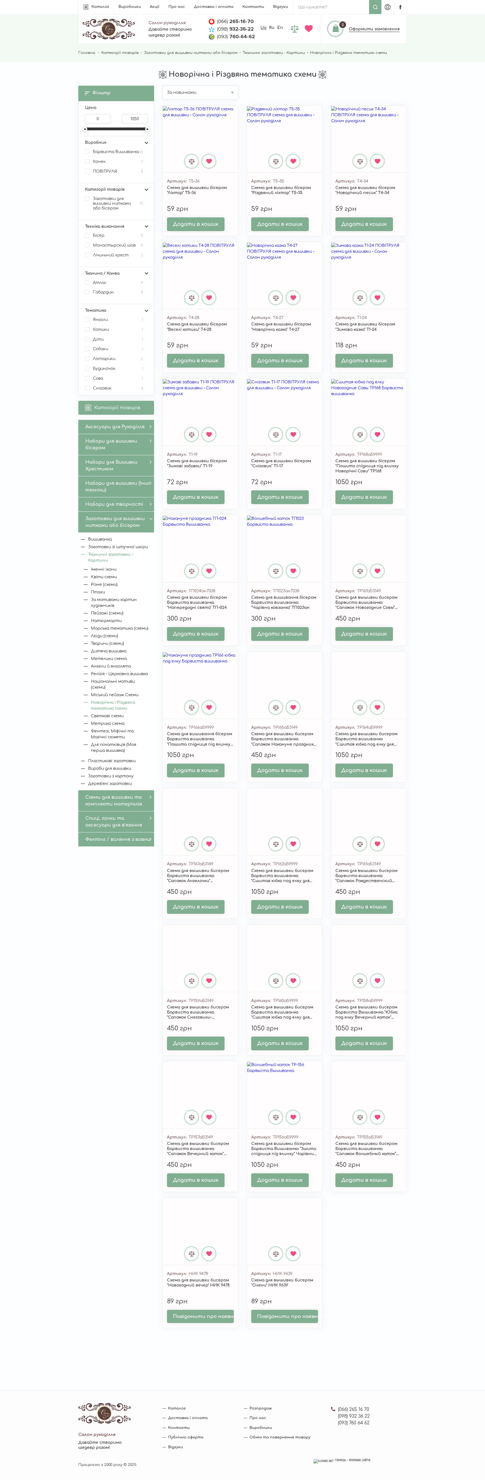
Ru (271, 28)
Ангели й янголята (111, 666)
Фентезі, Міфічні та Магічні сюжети (112, 734)
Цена (90, 108)
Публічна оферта (185, 1437)
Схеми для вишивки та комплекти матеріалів (113, 801)
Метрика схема (107, 723)
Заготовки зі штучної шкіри (118, 547)
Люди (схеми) (104, 636)
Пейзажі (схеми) (107, 613)
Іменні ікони (103, 569)
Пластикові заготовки (112, 761)
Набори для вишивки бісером (111, 444)
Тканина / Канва (102, 273)
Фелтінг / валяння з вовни (117, 839)
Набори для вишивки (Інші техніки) (117, 487)
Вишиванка (100, 539)
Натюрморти (106, 621)
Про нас (176, 7)
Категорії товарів (120, 53)
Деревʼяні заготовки (110, 784)
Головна (86, 53)
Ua (263, 28)
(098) (235, 29)
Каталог (100, 7)
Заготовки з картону (111, 776)
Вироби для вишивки (109, 768)
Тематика (95, 310)
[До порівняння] (191, 161)
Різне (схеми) (104, 584)
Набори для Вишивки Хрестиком (111, 466)
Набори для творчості (114, 504)
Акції (154, 7)
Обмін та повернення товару (280, 1437)
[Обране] (310, 29)
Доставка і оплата (214, 7)
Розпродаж (261, 1408)
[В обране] (209, 161)
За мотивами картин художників (114, 603)
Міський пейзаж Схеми (114, 695)
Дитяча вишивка (108, 651)
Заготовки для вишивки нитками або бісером (190, 53)
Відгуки (280, 7)
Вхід (387, 7)
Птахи (98, 592)
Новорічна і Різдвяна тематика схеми (113, 705)
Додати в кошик (196, 224)
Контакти (253, 7)
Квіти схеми (104, 577)
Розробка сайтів (359, 1460)
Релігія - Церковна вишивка (119, 674)
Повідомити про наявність (203, 1316)
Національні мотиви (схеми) (113, 684)
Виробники (129, 7)
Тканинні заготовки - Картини (274, 53)
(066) (235, 21)
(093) (236, 36)
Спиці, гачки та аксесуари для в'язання (113, 822)
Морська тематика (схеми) (119, 628)
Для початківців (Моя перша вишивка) (113, 748)
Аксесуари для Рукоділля (115, 426)
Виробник (95, 142)
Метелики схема (109, 659)
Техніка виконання (104, 226)
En (280, 28)
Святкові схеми (107, 716)
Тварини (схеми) (107, 643)
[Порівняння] (296, 29)
